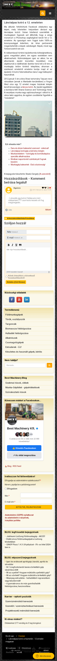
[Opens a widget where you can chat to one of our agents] (43, 656)
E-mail (16, 237)
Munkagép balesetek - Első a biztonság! (28, 165)
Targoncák (10, 324)
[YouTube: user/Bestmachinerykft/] (19, 300)
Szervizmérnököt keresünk (19, 601)
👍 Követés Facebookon (24, 448)
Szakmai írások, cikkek (16, 383)
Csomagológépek (14, 342)
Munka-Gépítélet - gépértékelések (22, 387)
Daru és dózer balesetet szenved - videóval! (30, 148)
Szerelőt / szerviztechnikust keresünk (24, 606)
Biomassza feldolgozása (18, 328)
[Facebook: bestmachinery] (12, 300)
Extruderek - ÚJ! (13, 347)
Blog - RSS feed (14, 466)
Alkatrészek (11, 338)
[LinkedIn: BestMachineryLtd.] (27, 300)
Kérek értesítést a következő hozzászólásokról (21, 277)
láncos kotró (27, 87)
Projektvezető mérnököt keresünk (22, 610)
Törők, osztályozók (15, 319)
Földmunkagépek (14, 314)
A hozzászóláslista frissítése (20, 218)
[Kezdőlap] (28, 5)
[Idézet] (20, 245)
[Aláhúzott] (16, 245)
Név (12, 232)
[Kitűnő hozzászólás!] (43, 188)
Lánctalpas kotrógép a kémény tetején (27, 151)
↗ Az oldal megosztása (24, 455)
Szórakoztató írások (15, 392)
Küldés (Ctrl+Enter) (16, 282)
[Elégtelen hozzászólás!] (45, 188)
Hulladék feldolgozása (16, 333)
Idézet (48, 210)
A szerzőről (45, 174)
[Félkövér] (8, 245)
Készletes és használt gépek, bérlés (23, 351)
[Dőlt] (12, 245)
